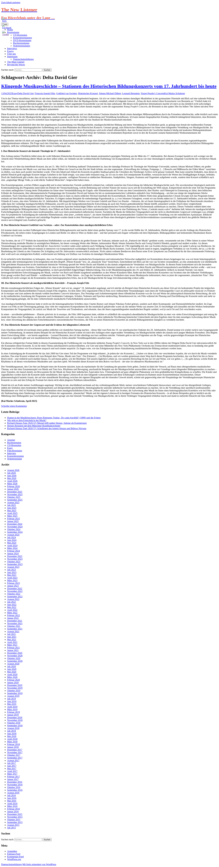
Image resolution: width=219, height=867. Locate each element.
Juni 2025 (11, 508)
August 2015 (13, 825)
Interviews (12, 48)
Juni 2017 (11, 766)
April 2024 (12, 545)
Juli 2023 (11, 569)
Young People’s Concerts (152, 93)
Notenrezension (14, 458)
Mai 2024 (11, 543)
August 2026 (13, 470)
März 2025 (12, 516)
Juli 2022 (11, 602)
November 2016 (14, 784)
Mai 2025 (11, 510)
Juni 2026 (11, 475)
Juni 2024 (11, 540)
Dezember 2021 (14, 620)
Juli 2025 (11, 505)
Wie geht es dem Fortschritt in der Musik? (26, 420)
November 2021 (14, 623)
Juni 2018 (11, 733)
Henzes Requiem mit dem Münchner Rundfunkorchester (33, 425)
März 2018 (12, 741)
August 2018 (13, 728)
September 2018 (14, 725)
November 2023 (14, 559)
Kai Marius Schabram (174, 93)
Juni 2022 (11, 604)
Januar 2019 (13, 715)
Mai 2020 (11, 672)
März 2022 (12, 612)
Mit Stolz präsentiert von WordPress (39, 864)
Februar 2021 (13, 647)
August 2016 (13, 792)
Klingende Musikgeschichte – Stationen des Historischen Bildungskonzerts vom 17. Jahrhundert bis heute (108, 86)
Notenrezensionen (21, 45)
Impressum (12, 56)
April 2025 (12, 513)
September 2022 (14, 596)
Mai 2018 (11, 736)
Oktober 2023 (13, 561)
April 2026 (12, 481)
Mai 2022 (11, 607)
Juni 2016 (11, 798)
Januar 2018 (13, 747)
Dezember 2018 (14, 717)
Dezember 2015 (14, 814)
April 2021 (12, 642)
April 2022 (12, 610)
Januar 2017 (13, 779)
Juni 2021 (11, 637)
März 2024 (12, 548)
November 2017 (14, 752)
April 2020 (12, 674)
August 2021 (13, 631)
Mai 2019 (11, 704)
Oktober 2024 (13, 529)
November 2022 (14, 591)
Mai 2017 (11, 768)
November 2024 (14, 526)
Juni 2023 (11, 572)
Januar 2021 (13, 650)
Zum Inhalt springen (10, 2)
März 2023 (12, 580)
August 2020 (13, 663)
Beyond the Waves (16, 64)
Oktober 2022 (13, 594)
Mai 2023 (11, 575)
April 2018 (12, 739)
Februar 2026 (13, 486)
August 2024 (13, 534)
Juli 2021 (11, 634)
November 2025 (14, 494)
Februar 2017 (13, 776)
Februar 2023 (13, 583)
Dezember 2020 (14, 653)
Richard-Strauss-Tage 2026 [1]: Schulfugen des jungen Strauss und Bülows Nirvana (46, 428)
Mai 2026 (11, 478)
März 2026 (12, 483)
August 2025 (13, 502)
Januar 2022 (13, 618)
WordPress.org (14, 859)
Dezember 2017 (14, 749)
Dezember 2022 (14, 588)
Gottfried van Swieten (66, 93)
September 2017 (14, 758)
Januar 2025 (13, 521)
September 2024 (14, 532)
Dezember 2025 (14, 491)
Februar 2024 (13, 551)
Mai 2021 (11, 639)
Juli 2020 (11, 666)
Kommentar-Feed (15, 856)
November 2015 (14, 817)
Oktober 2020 (13, 658)
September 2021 (14, 629)
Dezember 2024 (14, 524)
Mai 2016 (11, 801)
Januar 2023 (13, 586)
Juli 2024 (11, 537)
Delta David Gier (25, 93)
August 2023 (13, 567)
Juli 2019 (11, 698)
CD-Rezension (14, 445)
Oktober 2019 (13, 690)
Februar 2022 (13, 615)
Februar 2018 (13, 744)
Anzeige (11, 440)
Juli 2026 (11, 473)
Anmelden (12, 851)
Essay (14, 93)
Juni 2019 (11, 701)
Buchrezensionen (21, 43)
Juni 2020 (11, 669)
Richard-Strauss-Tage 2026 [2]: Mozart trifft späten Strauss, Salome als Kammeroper (47, 423)
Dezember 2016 (14, 782)
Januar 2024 (13, 553)
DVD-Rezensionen (22, 40)
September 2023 (14, 564)
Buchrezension (14, 442)
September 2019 (14, 693)
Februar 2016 (13, 809)
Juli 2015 (11, 827)
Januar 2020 (13, 682)
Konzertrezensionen (22, 37)
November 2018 (14, 720)
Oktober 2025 (13, 497)
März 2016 (12, 806)
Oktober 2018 (13, 723)
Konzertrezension (15, 456)
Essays (10, 51)
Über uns (11, 54)
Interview (11, 453)
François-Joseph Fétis (45, 93)
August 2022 (13, 599)
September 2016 (14, 790)
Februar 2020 (13, 680)
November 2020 (14, 655)
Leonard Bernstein (131, 93)
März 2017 (12, 774)
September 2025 (14, 500)
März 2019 (12, 709)
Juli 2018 (11, 731)
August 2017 (13, 760)
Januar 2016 (13, 811)
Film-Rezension (14, 450)
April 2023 (12, 577)
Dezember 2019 (14, 685)
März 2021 (12, 645)
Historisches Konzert (88, 93)
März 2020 (12, 677)
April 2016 (12, 803)
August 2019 (13, 696)
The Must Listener (15, 62)
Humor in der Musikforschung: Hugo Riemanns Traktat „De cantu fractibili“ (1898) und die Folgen (54, 417)
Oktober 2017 (13, 755)
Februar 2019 (13, 712)
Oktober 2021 (13, 626)
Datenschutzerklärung (23, 59)
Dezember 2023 (14, 556)
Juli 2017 (11, 763)
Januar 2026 (13, 489)
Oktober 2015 (13, 819)
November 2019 (14, 688)
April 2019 (12, 706)
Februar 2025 (13, 518)
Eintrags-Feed (13, 854)
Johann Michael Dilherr (110, 93)
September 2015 (14, 822)
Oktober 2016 (13, 787)
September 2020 (14, 661)
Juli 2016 (11, 795)
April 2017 (12, 771)
